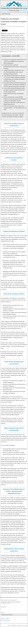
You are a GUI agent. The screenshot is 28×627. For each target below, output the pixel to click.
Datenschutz (19, 625)
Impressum (25, 625)
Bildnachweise (14, 625)
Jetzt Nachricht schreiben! (6, 603)
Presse (9, 625)
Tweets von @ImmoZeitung (5, 620)
